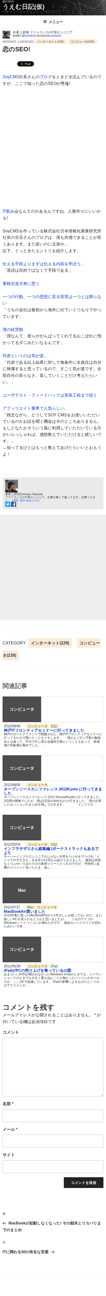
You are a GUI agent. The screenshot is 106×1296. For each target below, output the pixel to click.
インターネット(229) (50, 41)
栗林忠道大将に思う (21, 283)
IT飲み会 (11, 211)
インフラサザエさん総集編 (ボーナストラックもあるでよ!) (51, 850)
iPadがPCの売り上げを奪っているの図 (37, 970)
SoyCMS (11, 77)
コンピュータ (38, 726)
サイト (9, 1155)
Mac (31, 907)
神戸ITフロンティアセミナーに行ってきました (44, 730)
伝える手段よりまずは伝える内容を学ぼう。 (44, 264)
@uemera (29, 35)
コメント (11, 1032)
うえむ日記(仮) (24, 6)
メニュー (56, 22)
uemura (55, 35)
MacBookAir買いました (25, 911)
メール (10, 1129)
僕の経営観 (13, 329)
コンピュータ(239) (82, 41)
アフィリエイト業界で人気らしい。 (35, 408)
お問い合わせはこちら (26, 500)
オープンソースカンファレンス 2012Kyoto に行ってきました (53, 791)
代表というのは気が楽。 (25, 356)
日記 (54, 726)
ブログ (46, 77)
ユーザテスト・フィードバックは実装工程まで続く (50, 395)
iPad (54, 966)
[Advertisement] (53, 567)
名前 (8, 1104)
